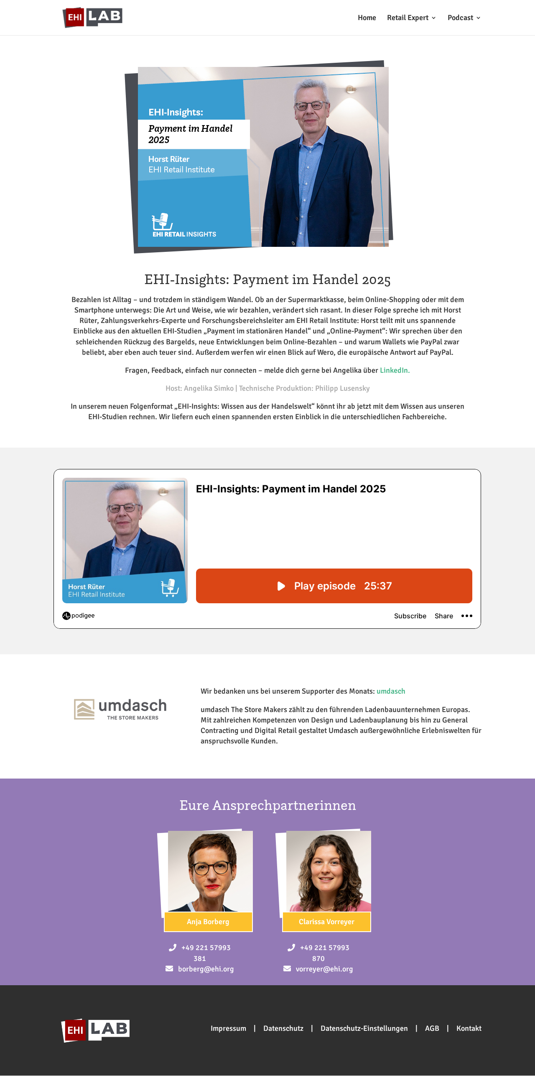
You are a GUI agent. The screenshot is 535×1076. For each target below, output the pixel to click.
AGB (432, 1028)
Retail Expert (407, 18)
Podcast (460, 18)
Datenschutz (283, 1028)
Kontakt (469, 1028)
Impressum (228, 1028)
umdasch (391, 691)
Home (367, 18)
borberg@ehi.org (206, 969)
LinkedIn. (395, 370)
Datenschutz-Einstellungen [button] (364, 1028)
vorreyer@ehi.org (324, 969)
